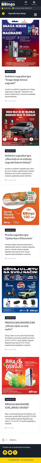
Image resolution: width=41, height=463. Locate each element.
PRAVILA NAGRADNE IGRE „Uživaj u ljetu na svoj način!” (20, 326)
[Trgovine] (26, 2)
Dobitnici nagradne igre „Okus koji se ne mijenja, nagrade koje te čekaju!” (18, 159)
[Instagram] (15, 452)
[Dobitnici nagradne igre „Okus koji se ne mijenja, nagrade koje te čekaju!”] (20, 145)
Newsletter (34, 4)
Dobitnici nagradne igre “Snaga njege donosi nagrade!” (18, 80)
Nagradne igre (10, 71)
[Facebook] (5, 452)
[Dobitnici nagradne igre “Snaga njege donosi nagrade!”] (20, 66)
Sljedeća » (13, 440)
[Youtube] (10, 452)
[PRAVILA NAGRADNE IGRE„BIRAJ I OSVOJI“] (20, 394)
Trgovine (26, 4)
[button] (3, 13)
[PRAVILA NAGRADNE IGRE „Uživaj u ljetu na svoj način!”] (20, 312)
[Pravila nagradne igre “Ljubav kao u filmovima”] (20, 224)
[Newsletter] (34, 2)
